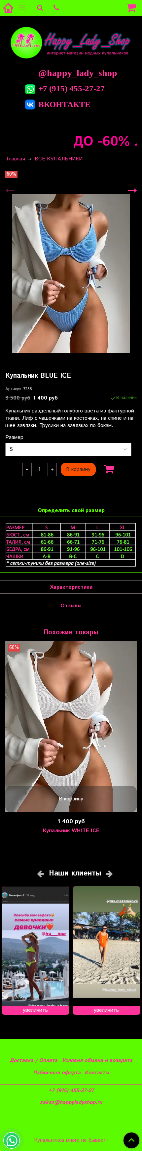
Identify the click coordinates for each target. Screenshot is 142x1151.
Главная (16, 159)
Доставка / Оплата (33, 1060)
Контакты (97, 1073)
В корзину (71, 799)
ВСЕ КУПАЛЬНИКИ (59, 159)
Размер (14, 437)
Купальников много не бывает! (71, 1140)
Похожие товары (71, 632)
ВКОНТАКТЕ (64, 104)
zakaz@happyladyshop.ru (71, 1102)
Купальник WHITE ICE (71, 830)
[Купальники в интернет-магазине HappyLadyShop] (71, 42)
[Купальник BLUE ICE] (71, 273)
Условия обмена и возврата (97, 1060)
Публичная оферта (57, 1073)
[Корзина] (132, 8)
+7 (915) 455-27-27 (71, 88)
